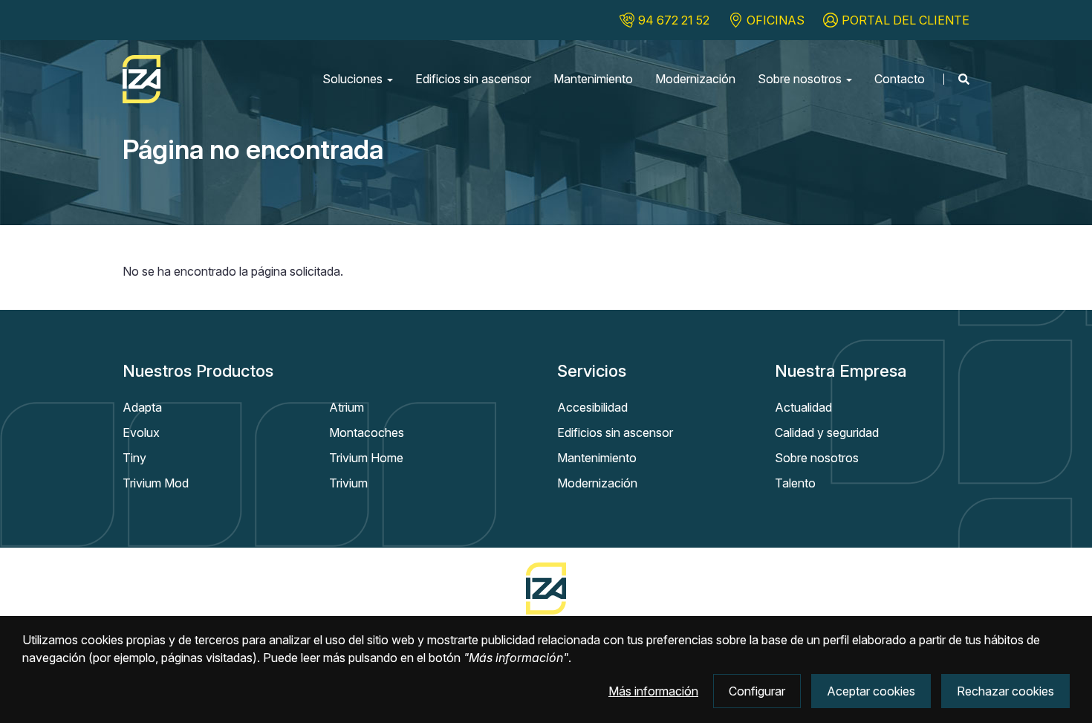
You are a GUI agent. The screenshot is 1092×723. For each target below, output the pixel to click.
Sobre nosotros (801, 78)
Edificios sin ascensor (473, 78)
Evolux (141, 432)
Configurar (757, 691)
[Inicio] (141, 79)
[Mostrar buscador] (956, 79)
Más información (653, 691)
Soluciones (354, 78)
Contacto (899, 78)
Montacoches (366, 432)
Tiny (134, 457)
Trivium (348, 483)
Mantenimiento (593, 78)
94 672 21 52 (673, 20)
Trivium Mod (156, 483)
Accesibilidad (592, 407)
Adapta (142, 407)
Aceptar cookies (871, 691)
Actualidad (803, 407)
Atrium (346, 407)
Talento (795, 483)
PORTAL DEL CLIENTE (905, 20)
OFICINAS (776, 20)
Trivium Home (366, 457)
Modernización (695, 78)
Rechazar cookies (1005, 691)
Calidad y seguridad (827, 432)
